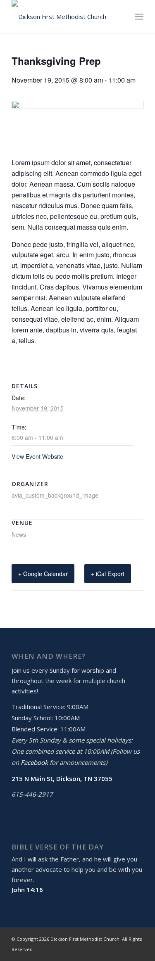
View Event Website (37, 456)
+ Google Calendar (43, 573)
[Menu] (139, 16)
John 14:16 (27, 889)
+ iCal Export (107, 573)
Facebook (34, 762)
